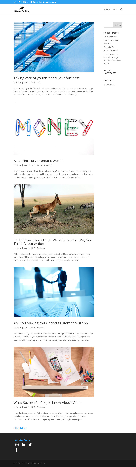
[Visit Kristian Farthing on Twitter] (30, 445)
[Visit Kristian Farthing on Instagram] (17, 445)
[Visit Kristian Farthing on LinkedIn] (23, 445)
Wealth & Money (44, 165)
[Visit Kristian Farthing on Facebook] (16, 451)
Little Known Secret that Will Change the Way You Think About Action (53, 242)
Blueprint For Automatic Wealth (39, 160)
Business (41, 248)
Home (107, 9)
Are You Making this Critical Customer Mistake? (51, 323)
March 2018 (109, 84)
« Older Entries (20, 428)
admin (18, 82)
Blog (115, 9)
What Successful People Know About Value (47, 402)
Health (40, 82)
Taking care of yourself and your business (47, 77)
